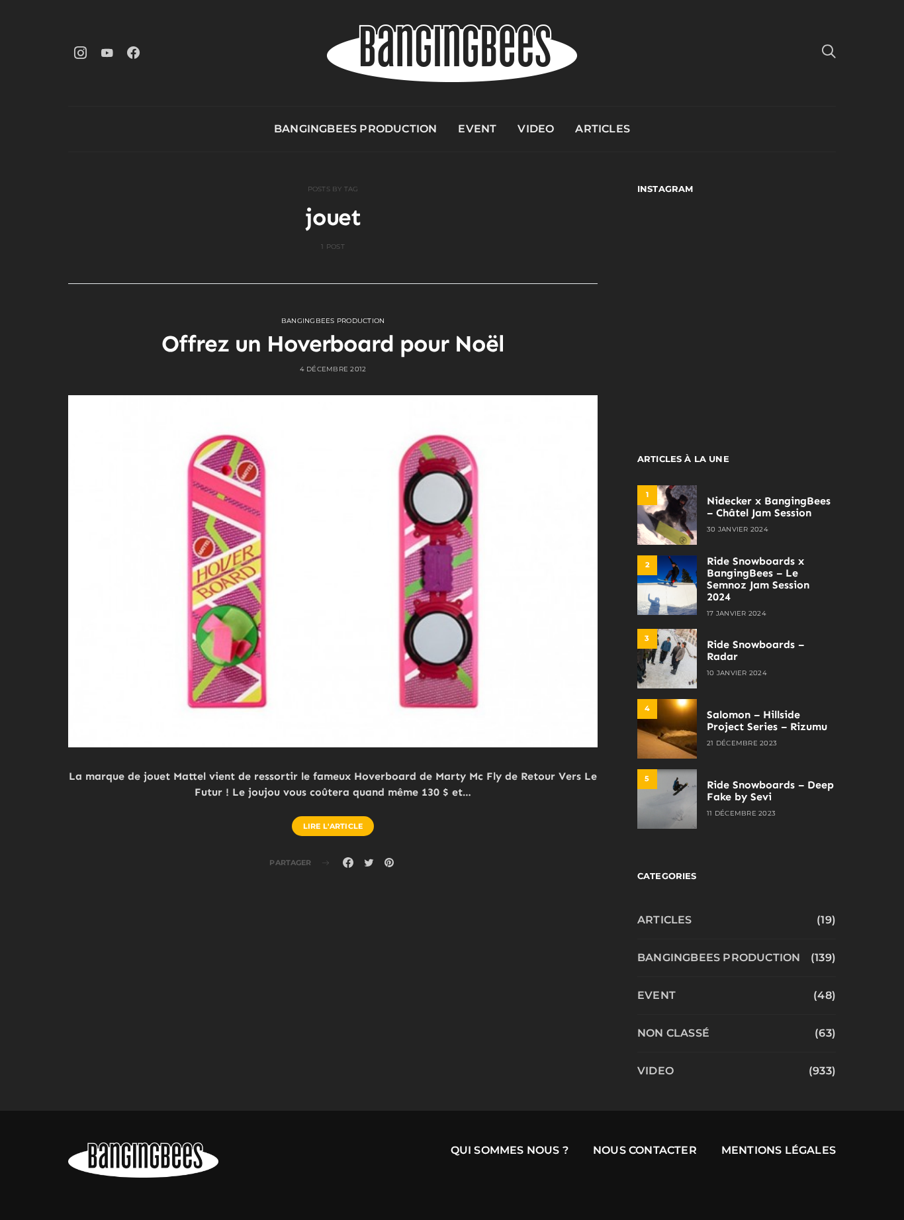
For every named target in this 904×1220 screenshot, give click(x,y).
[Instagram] (80, 52)
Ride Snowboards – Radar (755, 650)
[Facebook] (133, 52)
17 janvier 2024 (736, 613)
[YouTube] (106, 52)
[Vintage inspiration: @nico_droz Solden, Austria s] (685, 310)
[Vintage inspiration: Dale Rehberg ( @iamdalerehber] (788, 310)
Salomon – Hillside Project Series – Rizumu (767, 720)
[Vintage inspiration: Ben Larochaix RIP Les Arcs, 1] (788, 370)
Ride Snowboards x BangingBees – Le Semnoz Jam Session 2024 (758, 579)
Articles (602, 128)
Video (536, 128)
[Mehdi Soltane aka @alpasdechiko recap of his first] (788, 250)
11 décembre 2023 (741, 813)
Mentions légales (778, 1150)
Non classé (673, 1033)
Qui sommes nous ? (509, 1150)
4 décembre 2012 (333, 369)
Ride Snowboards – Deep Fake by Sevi (770, 790)
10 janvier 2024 (737, 673)
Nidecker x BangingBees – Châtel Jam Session (769, 506)
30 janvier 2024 (737, 529)
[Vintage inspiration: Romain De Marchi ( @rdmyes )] (685, 250)
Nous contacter (645, 1150)
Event (477, 128)
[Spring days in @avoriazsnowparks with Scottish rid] (685, 370)
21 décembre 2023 (742, 743)
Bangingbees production (355, 128)
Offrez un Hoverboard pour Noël (332, 343)
